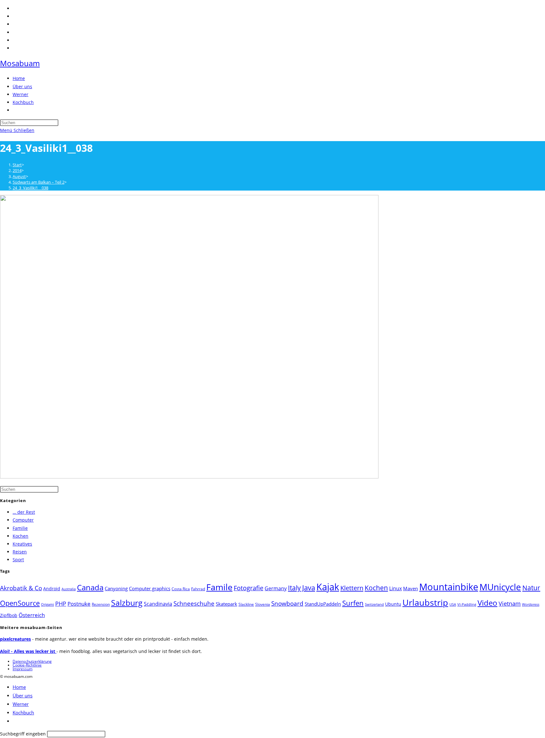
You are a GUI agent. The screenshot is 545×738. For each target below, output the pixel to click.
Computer (23, 520)
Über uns (22, 695)
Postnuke (79, 603)
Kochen (20, 536)
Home (19, 687)
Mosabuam (20, 63)
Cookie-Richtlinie (27, 665)
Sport (18, 560)
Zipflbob (8, 615)
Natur (531, 587)
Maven (410, 588)
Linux (395, 588)
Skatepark (226, 604)
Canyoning (116, 588)
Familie (20, 528)
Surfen (353, 603)
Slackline (246, 604)
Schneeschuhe (193, 603)
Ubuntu (393, 604)
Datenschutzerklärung (32, 661)
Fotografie (248, 588)
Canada (90, 587)
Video (487, 603)
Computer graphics (149, 588)
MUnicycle (500, 587)
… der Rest (24, 512)
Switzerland (374, 604)
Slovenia (262, 604)
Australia (69, 589)
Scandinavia (158, 603)
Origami (47, 604)
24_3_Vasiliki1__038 (30, 188)
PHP (60, 603)
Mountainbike (448, 587)
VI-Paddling (466, 604)
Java (308, 587)
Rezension (101, 604)
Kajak (327, 587)
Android (51, 589)
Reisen (20, 552)
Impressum (22, 669)
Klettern (351, 587)
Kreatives (22, 544)
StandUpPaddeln (323, 604)
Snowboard (287, 603)
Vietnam (510, 603)
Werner (21, 704)
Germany (276, 588)
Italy (294, 587)
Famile (219, 587)
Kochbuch (23, 712)
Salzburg (127, 602)
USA (452, 604)
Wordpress (530, 604)
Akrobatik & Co (21, 588)
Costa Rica (181, 589)
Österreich (32, 615)
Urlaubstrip (425, 602)
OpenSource (20, 603)
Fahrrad (198, 589)
